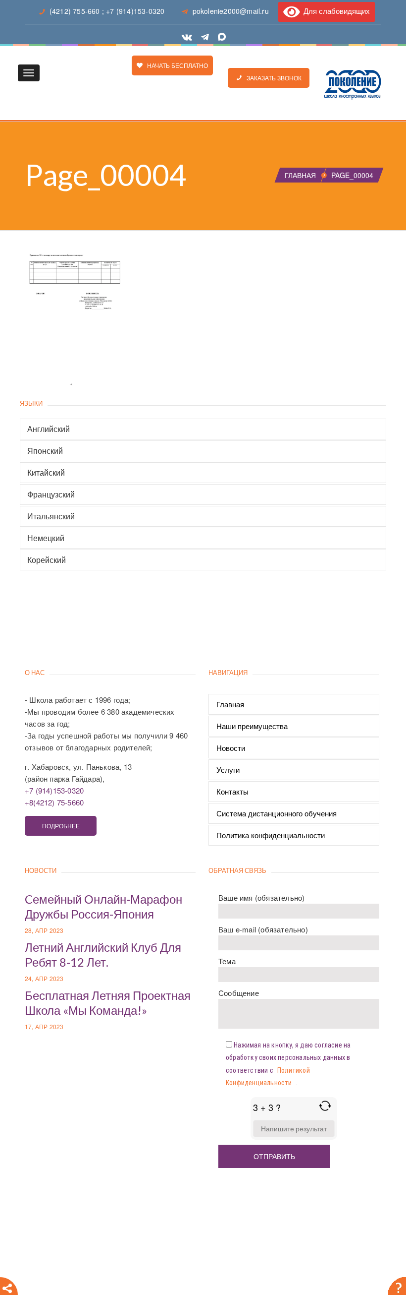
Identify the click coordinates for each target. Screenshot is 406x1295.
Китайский (46, 472)
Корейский (46, 560)
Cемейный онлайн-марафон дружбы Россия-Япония (103, 906)
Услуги (228, 769)
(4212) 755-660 (75, 11)
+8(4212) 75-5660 (54, 802)
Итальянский (51, 516)
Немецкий (45, 538)
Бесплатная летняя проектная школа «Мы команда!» (108, 1002)
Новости (230, 747)
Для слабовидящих (335, 10)
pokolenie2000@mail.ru (231, 11)
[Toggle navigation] (29, 72)
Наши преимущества (252, 726)
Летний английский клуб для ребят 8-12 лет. (103, 954)
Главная (300, 175)
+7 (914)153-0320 (135, 11)
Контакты (232, 791)
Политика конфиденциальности (270, 835)
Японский (45, 450)
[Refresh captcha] (325, 1106)
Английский (48, 429)
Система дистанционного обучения (276, 813)
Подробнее (61, 825)
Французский (51, 494)
